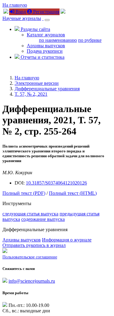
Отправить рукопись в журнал (34, 245)
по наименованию (58, 40)
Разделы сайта (34, 29)
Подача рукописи (45, 51)
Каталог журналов (46, 34)
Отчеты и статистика (41, 57)
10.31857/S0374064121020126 (56, 182)
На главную (14, 5)
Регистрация (45, 11)
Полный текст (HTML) (73, 193)
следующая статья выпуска (30, 213)
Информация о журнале (67, 239)
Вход (20, 11)
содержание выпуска (43, 219)
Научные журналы (21, 18)
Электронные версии (37, 83)
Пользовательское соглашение (29, 257)
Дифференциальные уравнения (47, 88)
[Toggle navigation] (47, 20)
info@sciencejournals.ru (32, 281)
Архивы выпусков (46, 45)
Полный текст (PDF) (23, 193)
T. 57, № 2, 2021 (31, 94)
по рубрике (90, 40)
